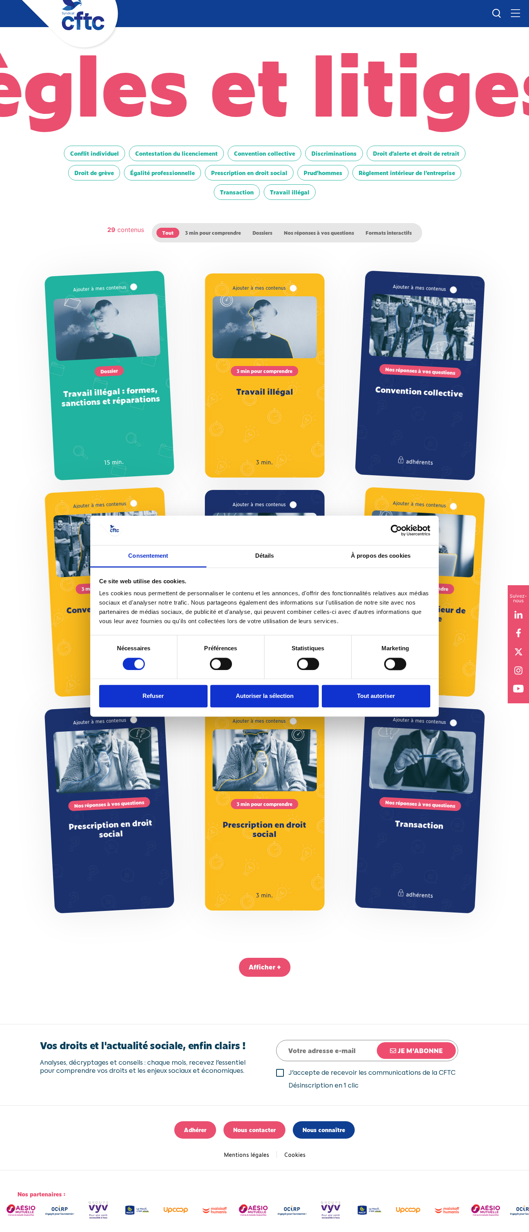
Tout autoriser (376, 696)
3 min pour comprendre (213, 232)
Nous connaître (323, 1129)
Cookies (295, 1154)
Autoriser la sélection (265, 696)
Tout (167, 232)
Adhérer (195, 1129)
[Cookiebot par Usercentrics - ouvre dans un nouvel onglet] (396, 530)
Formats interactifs (389, 232)
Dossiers (262, 232)
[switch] (221, 664)
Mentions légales (246, 1154)
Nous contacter (254, 1129)
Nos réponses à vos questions (319, 232)
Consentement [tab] (148, 556)
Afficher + (265, 966)
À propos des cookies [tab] (380, 556)
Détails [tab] (264, 556)
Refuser (153, 696)
